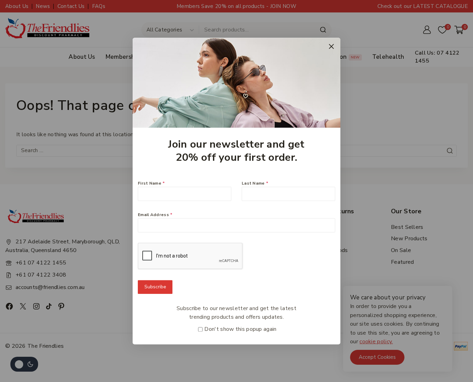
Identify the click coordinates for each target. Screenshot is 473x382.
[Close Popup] (331, 46)
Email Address (155, 214)
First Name (151, 183)
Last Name (255, 183)
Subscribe (155, 286)
